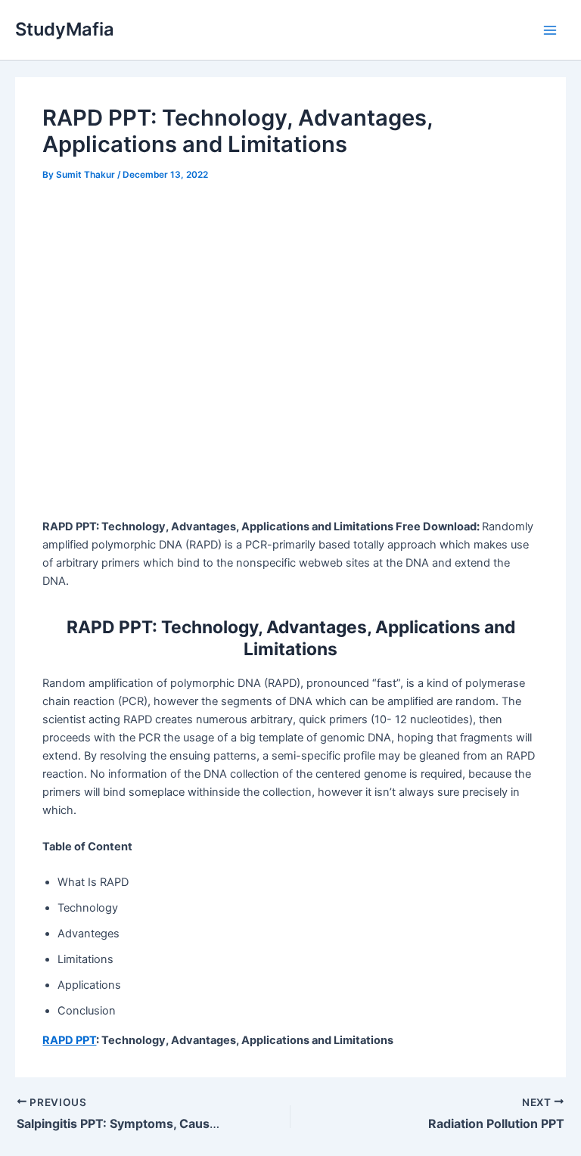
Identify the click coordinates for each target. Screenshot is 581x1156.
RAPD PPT (69, 1040)
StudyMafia (64, 29)
